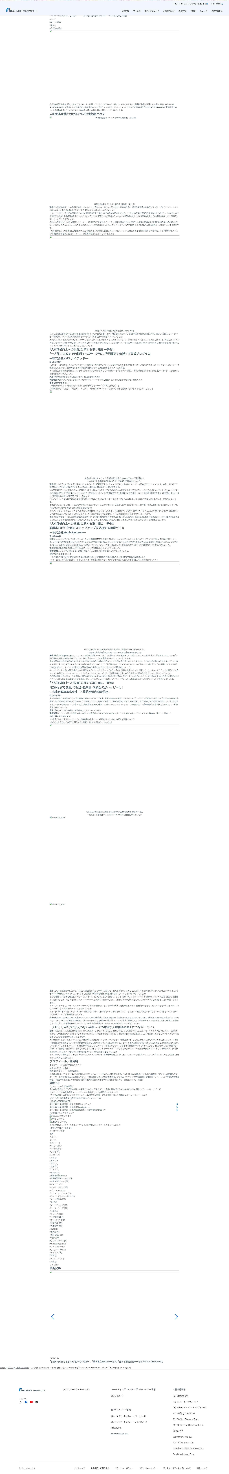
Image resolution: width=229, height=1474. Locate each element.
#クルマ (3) (54, 1169)
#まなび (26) (55, 1172)
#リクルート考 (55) (58, 1250)
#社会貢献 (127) (56, 1217)
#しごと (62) (55, 1152)
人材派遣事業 (179, 1389)
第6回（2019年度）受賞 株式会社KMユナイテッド (70, 1104)
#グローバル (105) (57, 1190)
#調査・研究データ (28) (59, 1181)
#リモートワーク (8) (58, 1241)
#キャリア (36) (56, 1253)
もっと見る (54, 1264)
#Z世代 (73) (55, 1238)
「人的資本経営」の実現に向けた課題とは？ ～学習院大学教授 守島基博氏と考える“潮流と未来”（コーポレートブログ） (99, 1095)
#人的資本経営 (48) (58, 1244)
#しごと (53, 19)
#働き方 (53, 25)
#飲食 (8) (53, 1157)
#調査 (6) (53, 1261)
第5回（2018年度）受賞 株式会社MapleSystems (69, 1107)
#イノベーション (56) (59, 1187)
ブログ (10, 1368)
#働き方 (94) (55, 1232)
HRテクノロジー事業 (121, 1409)
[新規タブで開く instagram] (36, 1402)
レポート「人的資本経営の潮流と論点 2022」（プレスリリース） (75, 1098)
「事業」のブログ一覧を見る (61, 1128)
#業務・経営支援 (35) (58, 1175)
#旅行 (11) (54, 1163)
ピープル (53, 1140)
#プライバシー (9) (57, 1247)
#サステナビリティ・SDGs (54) (62, 1196)
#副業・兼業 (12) (56, 1235)
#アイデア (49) (56, 1184)
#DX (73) (53, 1202)
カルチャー (54, 1137)
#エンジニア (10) (57, 1259)
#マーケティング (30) (59, 1205)
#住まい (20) (55, 1155)
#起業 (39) (54, 1211)
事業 (51, 1134)
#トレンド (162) (56, 1214)
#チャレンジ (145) (57, 1220)
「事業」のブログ (22, 1368)
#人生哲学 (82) (56, 1226)
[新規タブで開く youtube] (31, 1402)
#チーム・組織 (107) (58, 1199)
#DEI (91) (54, 1229)
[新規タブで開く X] (20, 1402)
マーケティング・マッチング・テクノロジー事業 (133, 1389)
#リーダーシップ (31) (59, 1208)
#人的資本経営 (56, 28)
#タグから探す (56, 1149)
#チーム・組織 (55, 22)
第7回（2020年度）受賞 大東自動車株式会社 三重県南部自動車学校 (77, 1110)
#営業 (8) (53, 1255)
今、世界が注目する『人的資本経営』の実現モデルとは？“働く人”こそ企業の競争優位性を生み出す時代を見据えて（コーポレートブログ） (105, 1089)
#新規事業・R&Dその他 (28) (61, 1178)
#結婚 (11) (54, 1166)
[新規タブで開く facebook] (26, 1402)
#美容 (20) (54, 1160)
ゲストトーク (55, 1143)
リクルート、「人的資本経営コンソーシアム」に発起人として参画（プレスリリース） (84, 1092)
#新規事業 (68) (56, 1223)
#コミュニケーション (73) (60, 1193)
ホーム (3, 1368)
